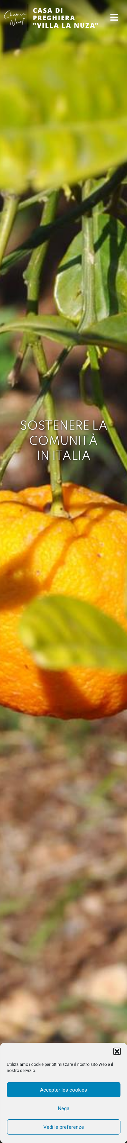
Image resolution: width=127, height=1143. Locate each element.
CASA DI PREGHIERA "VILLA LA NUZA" (66, 18)
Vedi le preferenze (63, 1127)
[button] (116, 1051)
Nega (63, 1108)
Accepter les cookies (63, 1090)
